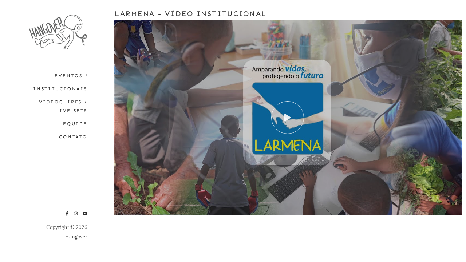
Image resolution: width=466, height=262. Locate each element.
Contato (73, 136)
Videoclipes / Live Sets (63, 106)
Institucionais (60, 88)
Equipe (75, 123)
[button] (84, 74)
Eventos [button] (69, 75)
